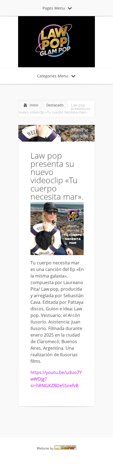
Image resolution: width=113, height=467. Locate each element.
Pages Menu (54, 8)
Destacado (55, 105)
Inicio (34, 105)
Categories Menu (52, 75)
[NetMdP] (65, 448)
